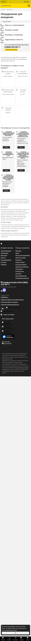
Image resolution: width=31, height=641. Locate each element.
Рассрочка (19, 260)
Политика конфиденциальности (10, 304)
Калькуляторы (20, 271)
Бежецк (26, 2)
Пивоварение (4, 253)
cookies (12, 626)
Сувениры (3, 264)
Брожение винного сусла (8, 158)
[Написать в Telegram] (1, 292)
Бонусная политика (21, 264)
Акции (17, 253)
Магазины (15, 639)
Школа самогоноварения (23, 255)
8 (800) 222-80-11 (12, 47)
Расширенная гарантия (22, 278)
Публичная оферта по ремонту (9, 302)
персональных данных (22, 367)
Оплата (18, 257)
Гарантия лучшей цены (22, 266)
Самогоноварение (6, 251)
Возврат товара (20, 262)
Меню (4, 2)
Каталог (9, 639)
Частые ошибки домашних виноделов (7, 139)
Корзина (22, 639)
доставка (23, 257)
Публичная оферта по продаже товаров (12, 299)
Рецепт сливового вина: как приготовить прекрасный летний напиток (22, 163)
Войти (27, 639)
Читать (6, 147)
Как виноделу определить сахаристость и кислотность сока (22, 141)
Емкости (3, 257)
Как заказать (19, 269)
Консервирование (6, 260)
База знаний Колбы (21, 276)
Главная (3, 639)
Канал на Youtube (8, 315)
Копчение (3, 262)
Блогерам (18, 273)
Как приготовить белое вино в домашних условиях (7, 184)
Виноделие (4, 255)
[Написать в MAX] (4, 290)
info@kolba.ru (4, 297)
